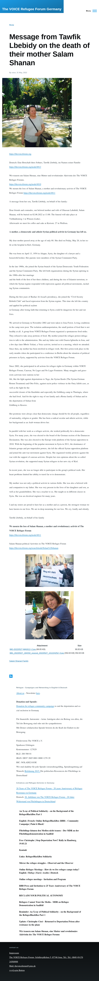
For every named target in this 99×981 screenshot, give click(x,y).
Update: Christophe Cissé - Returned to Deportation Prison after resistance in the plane (49, 923)
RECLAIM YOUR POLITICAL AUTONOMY (41, 895)
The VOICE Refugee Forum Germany (31, 9)
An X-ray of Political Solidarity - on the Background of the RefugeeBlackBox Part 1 (46, 812)
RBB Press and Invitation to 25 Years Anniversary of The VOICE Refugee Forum (49, 887)
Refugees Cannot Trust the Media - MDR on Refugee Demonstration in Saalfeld (44, 903)
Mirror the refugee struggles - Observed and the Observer (46, 863)
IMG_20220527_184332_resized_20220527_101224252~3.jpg (37, 653)
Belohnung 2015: (32, 770)
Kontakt (23, 850)
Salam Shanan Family (18, 661)
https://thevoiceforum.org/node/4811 (39, 192)
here (38, 693)
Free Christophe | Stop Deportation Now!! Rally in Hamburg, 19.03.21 (48, 842)
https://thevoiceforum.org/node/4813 (25, 166)
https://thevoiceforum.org (20, 153)
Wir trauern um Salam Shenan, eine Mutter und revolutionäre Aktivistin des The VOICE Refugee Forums (48, 933)
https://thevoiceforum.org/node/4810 (25, 184)
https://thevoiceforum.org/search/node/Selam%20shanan (33, 547)
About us (20, 693)
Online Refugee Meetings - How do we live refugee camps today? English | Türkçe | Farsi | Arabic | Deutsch (49, 871)
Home (11, 25)
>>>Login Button (17, 970)
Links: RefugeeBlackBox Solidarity (35, 856)
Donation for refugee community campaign (35, 706)
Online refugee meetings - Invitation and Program (42, 879)
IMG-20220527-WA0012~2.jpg (23, 649)
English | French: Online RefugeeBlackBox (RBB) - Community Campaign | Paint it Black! (49, 822)
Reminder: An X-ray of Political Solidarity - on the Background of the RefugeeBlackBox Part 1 (50, 913)
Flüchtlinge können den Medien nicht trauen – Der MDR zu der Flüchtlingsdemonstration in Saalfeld (49, 832)
